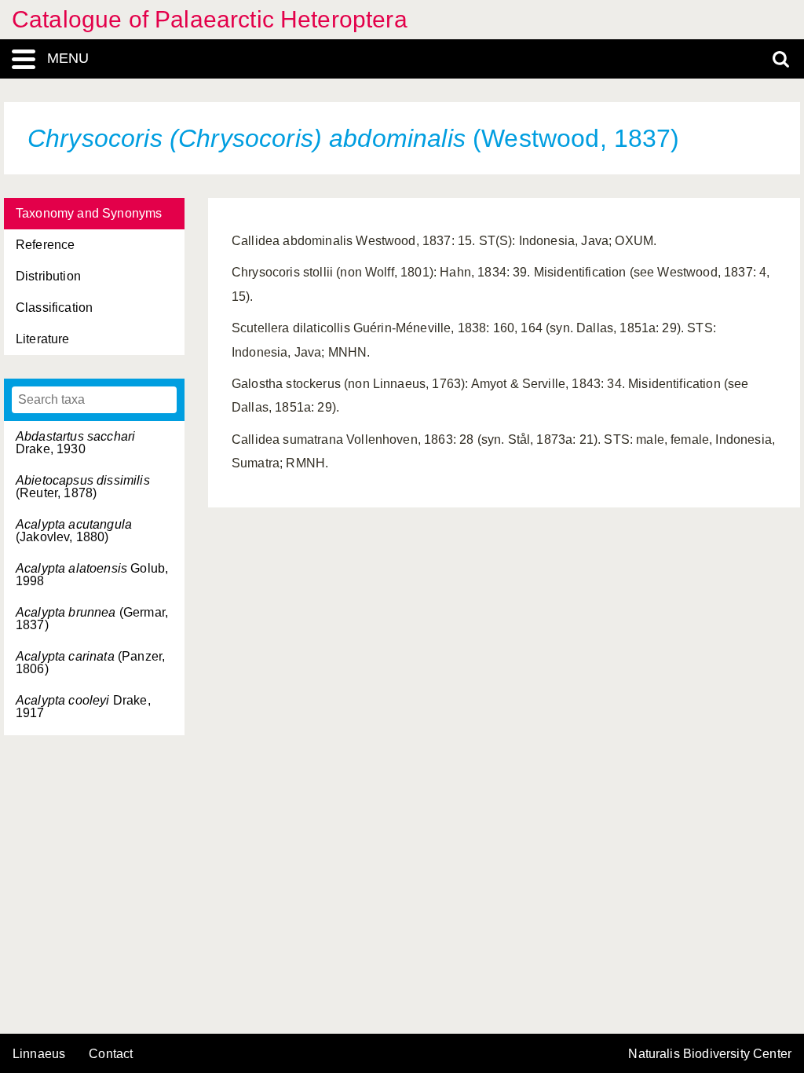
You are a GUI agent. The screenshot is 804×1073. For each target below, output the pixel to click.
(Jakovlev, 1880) (74, 531)
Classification (54, 307)
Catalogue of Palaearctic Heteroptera (209, 19)
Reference (45, 244)
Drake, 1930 (75, 443)
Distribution (48, 276)
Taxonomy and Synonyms (89, 213)
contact (111, 1053)
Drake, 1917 (83, 707)
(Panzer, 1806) (90, 663)
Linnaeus (39, 1054)
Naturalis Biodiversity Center (709, 1054)
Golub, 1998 (92, 575)
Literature (43, 339)
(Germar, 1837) (92, 619)
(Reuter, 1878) (83, 487)
